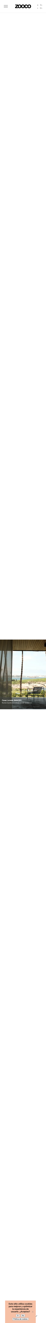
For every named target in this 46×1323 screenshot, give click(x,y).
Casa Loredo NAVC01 (12, 700)
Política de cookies (20, 1319)
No (23, 1316)
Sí (18, 1316)
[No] (32, 1311)
